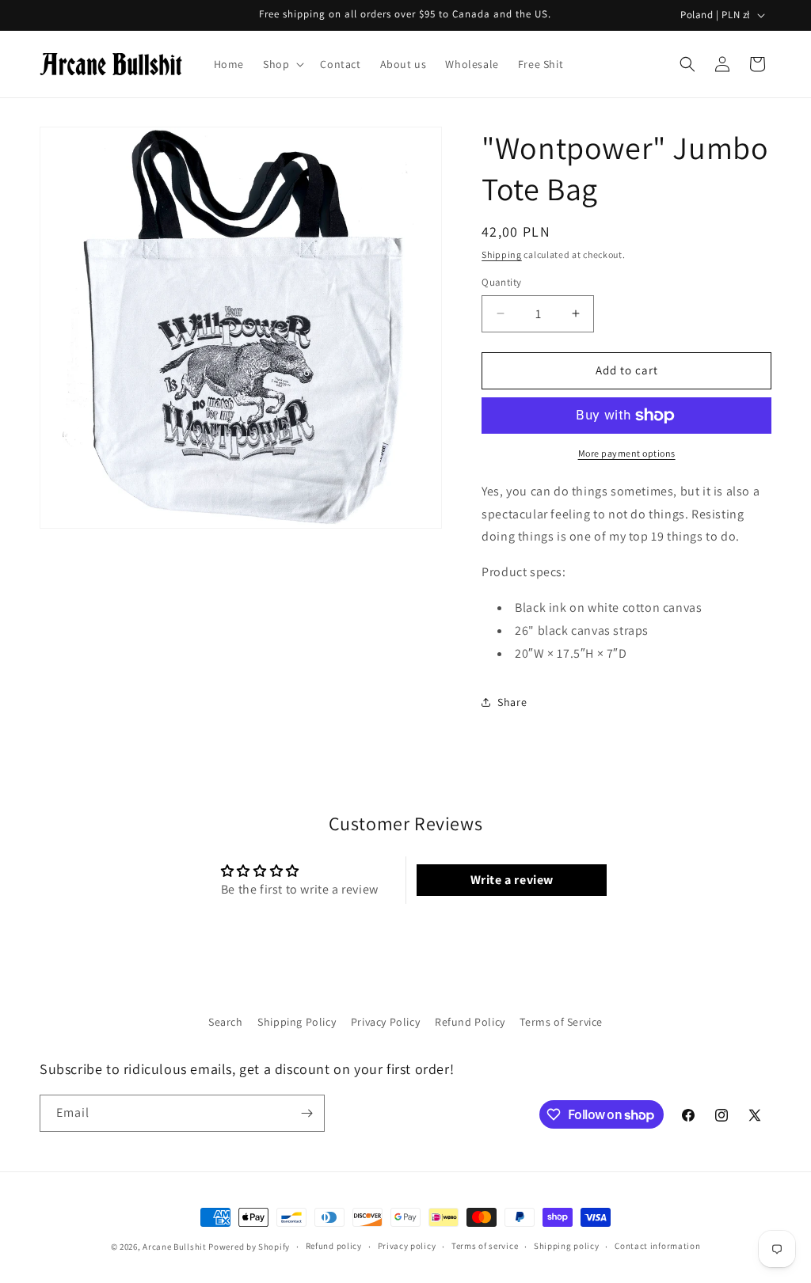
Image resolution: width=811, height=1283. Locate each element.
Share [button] (512, 702)
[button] (281, 64)
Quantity (501, 282)
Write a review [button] (512, 879)
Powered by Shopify (249, 1246)
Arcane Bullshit (175, 1246)
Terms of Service (561, 1022)
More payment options (627, 453)
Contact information (657, 1245)
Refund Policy (470, 1022)
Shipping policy (567, 1245)
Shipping (502, 254)
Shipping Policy (296, 1022)
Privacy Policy (385, 1022)
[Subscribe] (306, 1113)
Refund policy (334, 1245)
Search (225, 1022)
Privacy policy (407, 1245)
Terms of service (484, 1245)
